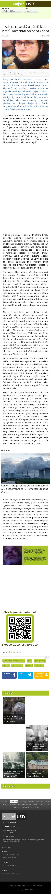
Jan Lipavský (40, 661)
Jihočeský (23, 802)
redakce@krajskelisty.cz (10, 857)
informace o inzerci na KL (10, 873)
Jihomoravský (44, 804)
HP (29, 661)
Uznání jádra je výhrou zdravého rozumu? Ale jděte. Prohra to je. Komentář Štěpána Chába (24, 489)
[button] (11, 10)
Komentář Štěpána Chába (13, 661)
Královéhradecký (15, 804)
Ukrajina (39, 665)
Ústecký (47, 802)
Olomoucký (16, 807)
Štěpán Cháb (15, 652)
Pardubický (27, 804)
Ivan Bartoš (17, 665)
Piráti (6, 665)
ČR (2, 802)
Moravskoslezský (27, 807)
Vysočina (35, 804)
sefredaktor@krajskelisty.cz (11, 854)
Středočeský (14, 802)
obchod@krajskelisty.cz (10, 865)
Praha (6, 802)
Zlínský (37, 807)
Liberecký (5, 804)
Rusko (28, 665)
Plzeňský (31, 802)
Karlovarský (39, 802)
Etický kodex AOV (36, 885)
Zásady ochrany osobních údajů (19, 885)
